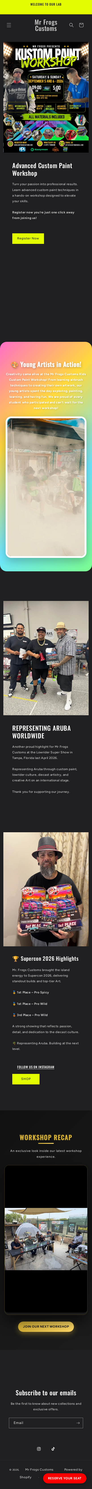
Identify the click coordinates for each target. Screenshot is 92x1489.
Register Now (28, 238)
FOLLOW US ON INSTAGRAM (35, 1066)
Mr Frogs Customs (39, 1470)
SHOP (26, 1079)
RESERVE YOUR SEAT (65, 1478)
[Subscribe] (78, 1423)
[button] (9, 25)
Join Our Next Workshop (46, 1327)
